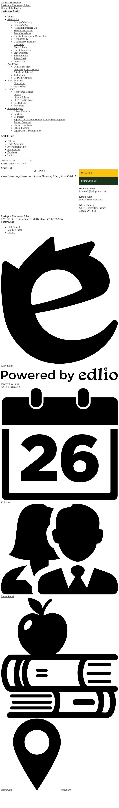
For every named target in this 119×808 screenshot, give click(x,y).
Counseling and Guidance (26, 69)
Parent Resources (22, 50)
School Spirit (20, 58)
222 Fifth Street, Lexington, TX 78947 (20, 219)
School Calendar (22, 111)
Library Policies (21, 97)
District (11, 232)
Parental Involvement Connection (30, 36)
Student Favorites (22, 122)
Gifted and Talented (23, 72)
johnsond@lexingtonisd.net (92, 191)
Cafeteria (18, 114)
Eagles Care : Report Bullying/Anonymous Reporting (40, 119)
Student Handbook (23, 125)
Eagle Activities (15, 144)
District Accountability (25, 41)
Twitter (10, 155)
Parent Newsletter (22, 33)
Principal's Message (23, 22)
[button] (13, 19)
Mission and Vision (23, 30)
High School (13, 227)
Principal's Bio (21, 25)
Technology (19, 75)
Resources (19, 105)
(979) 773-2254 (55, 219)
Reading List (20, 103)
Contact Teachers (22, 66)
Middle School (14, 230)
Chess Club (19, 83)
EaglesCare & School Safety (28, 130)
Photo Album (20, 47)
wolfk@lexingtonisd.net (91, 199)
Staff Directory (21, 52)
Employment (13, 149)
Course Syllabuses (23, 77)
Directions (19, 44)
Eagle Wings (20, 86)
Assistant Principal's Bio (25, 27)
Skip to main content (11, 2)
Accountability (21, 39)
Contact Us (19, 61)
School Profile (21, 55)
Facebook (12, 152)
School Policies (21, 128)
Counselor (19, 116)
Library (17, 94)
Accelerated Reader (23, 91)
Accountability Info (16, 146)
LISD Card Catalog (23, 100)
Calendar (11, 141)
